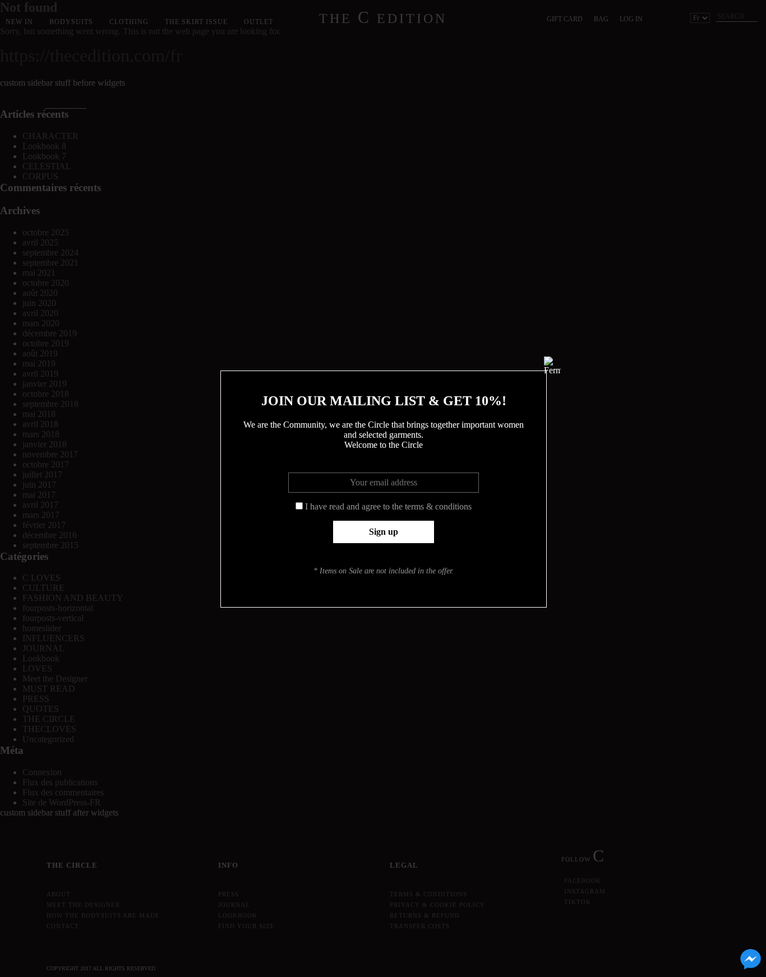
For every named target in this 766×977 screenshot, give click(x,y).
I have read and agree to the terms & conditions (388, 506)
